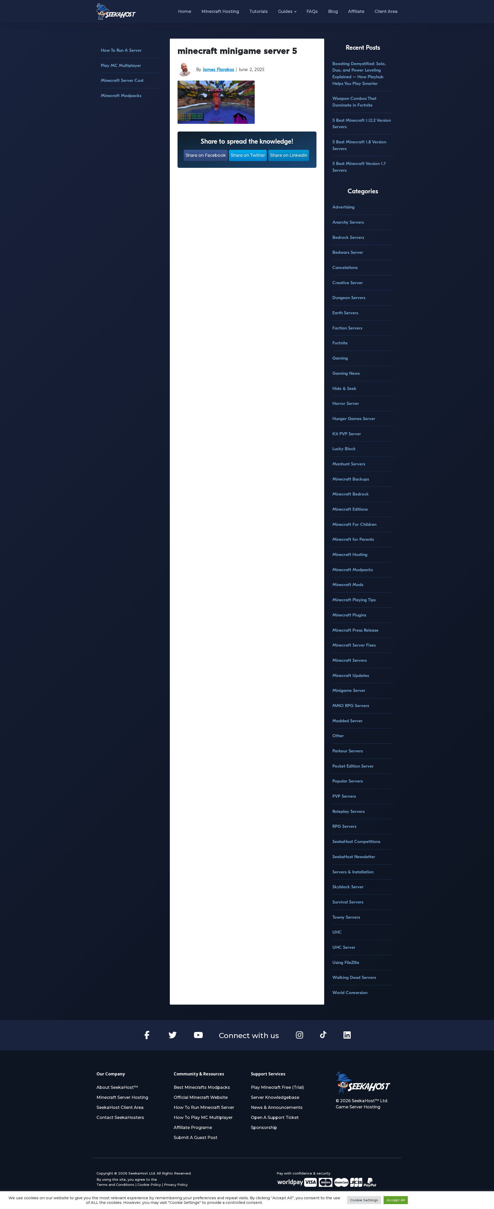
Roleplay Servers (348, 811)
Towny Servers (346, 917)
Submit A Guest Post (195, 1137)
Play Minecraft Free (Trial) (277, 1087)
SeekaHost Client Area (120, 1107)
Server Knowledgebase (275, 1097)
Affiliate (356, 11)
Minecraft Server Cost (122, 80)
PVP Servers (344, 796)
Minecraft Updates (350, 675)
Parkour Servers (347, 751)
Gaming (340, 358)
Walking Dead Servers (354, 977)
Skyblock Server (348, 886)
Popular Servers (347, 781)
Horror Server (345, 403)
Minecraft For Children (354, 524)
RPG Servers (344, 826)
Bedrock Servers (348, 237)
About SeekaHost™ (117, 1087)
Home (184, 11)
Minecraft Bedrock (350, 494)
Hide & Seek (344, 388)
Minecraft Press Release (355, 630)
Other (338, 735)
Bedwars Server (347, 252)
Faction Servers (347, 328)
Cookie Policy (149, 1184)
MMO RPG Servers (350, 705)
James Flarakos (218, 69)
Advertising (343, 207)
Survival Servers (347, 902)
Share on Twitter (248, 155)
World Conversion (349, 992)
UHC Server (343, 947)
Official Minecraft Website (201, 1097)
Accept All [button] (396, 1200)
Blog (333, 11)
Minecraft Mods (347, 584)
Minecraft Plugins (349, 615)
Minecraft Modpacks (121, 95)
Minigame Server (348, 690)
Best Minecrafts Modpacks (202, 1087)
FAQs (312, 11)
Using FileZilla (345, 962)
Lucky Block (344, 448)
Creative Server (347, 282)
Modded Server (347, 720)
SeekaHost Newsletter (353, 856)
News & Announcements (277, 1107)
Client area (386, 11)
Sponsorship (264, 1127)
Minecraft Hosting (220, 11)
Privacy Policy (176, 1184)
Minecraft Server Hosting (122, 1097)
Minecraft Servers (349, 660)
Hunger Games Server (353, 418)
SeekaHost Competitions (356, 841)
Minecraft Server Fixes (354, 645)
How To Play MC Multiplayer (203, 1117)
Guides (285, 11)
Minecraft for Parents (353, 539)
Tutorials (258, 11)
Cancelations (345, 267)
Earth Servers (345, 312)
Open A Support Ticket (275, 1117)
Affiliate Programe (193, 1127)
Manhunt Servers (348, 464)
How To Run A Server (121, 50)
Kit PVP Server (346, 433)
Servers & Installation (353, 871)
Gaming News (346, 373)
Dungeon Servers (348, 297)
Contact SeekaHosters (120, 1117)
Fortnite (340, 343)
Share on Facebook (206, 155)
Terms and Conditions (115, 1184)
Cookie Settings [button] (364, 1200)
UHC (337, 932)
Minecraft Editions (350, 509)
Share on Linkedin (288, 155)
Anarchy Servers (348, 222)
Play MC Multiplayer (121, 65)
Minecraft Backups (350, 479)
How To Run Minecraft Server (204, 1107)
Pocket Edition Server (353, 766)
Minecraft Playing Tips (354, 599)
